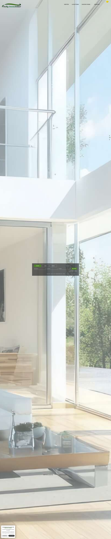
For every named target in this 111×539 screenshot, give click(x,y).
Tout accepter (11, 535)
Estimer (53, 265)
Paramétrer (5, 535)
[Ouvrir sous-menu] (91, 4)
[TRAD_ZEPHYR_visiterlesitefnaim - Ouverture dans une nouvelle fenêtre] (107, 2)
